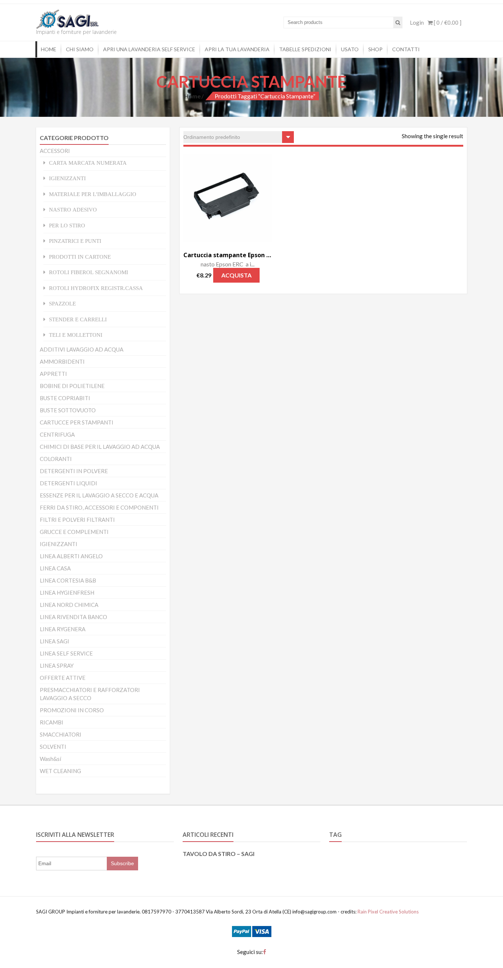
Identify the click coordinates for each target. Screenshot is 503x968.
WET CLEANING (60, 771)
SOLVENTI (53, 746)
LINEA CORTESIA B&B (68, 580)
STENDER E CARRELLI (78, 319)
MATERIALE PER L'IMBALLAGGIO (92, 194)
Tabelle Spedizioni (305, 49)
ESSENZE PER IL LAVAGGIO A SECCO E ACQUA (99, 495)
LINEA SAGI (54, 641)
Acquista (236, 275)
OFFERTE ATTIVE (62, 677)
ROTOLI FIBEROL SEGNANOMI (88, 272)
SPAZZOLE (62, 303)
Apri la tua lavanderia (237, 49)
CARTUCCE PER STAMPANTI (76, 422)
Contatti (406, 49)
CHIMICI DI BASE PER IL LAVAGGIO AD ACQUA (100, 446)
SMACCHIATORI (60, 734)
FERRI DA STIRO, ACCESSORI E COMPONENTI (99, 507)
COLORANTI (56, 458)
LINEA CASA (55, 568)
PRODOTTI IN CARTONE (80, 256)
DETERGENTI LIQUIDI (68, 483)
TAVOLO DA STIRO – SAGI (218, 853)
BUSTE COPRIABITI (65, 398)
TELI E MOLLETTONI (75, 335)
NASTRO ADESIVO (73, 209)
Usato (350, 49)
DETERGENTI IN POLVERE (74, 471)
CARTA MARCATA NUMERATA (88, 162)
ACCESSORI (55, 150)
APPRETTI (53, 373)
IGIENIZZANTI (67, 178)
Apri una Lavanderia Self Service (149, 49)
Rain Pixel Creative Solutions (387, 912)
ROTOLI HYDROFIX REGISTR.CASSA (96, 288)
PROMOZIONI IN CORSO (72, 710)
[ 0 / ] (447, 22)
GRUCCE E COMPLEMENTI (74, 531)
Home (48, 49)
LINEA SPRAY (57, 665)
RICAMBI (51, 722)
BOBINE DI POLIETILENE (72, 385)
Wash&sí (50, 758)
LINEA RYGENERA (62, 629)
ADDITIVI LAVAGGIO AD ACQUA (81, 349)
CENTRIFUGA (57, 434)
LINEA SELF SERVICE (66, 653)
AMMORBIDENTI (62, 361)
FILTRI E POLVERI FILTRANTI (77, 519)
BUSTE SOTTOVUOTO (68, 410)
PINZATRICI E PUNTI (75, 241)
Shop (375, 49)
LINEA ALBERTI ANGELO (71, 556)
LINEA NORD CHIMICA (69, 604)
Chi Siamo (80, 49)
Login (417, 22)
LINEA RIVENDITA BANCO (73, 617)
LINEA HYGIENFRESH (67, 592)
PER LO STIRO (67, 225)
